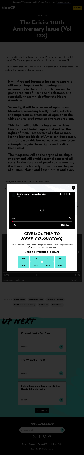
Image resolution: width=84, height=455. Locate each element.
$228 (35, 265)
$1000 (48, 265)
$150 (23, 265)
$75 (60, 259)
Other (60, 265)
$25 (36, 259)
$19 (23, 259)
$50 (48, 259)
